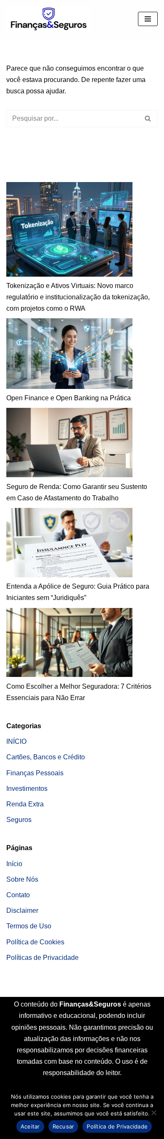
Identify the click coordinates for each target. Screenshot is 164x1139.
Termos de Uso (28, 926)
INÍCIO (16, 741)
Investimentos (27, 788)
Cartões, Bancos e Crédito (45, 757)
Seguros (19, 819)
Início (14, 863)
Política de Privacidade (117, 1126)
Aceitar (30, 1126)
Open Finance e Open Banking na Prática (68, 398)
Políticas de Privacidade (42, 957)
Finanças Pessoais (34, 773)
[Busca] (148, 118)
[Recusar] (153, 1112)
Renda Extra (25, 804)
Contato (18, 895)
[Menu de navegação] (148, 19)
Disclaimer (22, 910)
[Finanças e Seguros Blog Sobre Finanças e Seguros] (48, 19)
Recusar (63, 1126)
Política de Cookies (35, 942)
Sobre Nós (22, 879)
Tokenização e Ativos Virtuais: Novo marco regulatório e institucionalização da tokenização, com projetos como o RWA (78, 297)
